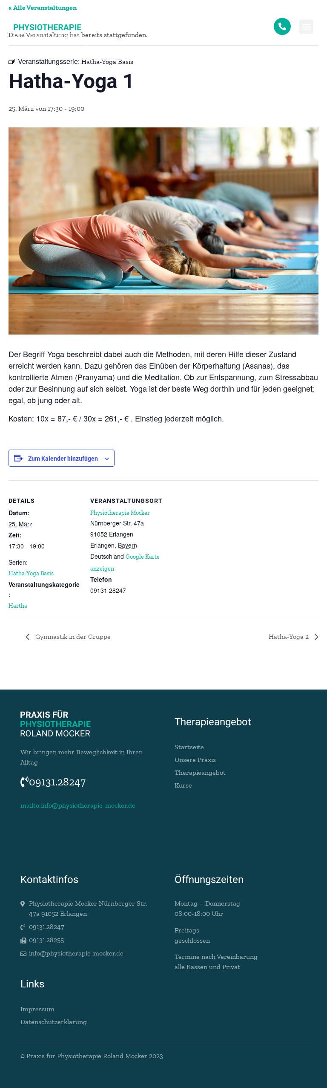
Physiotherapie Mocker (120, 513)
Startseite (189, 747)
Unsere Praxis (195, 760)
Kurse (183, 785)
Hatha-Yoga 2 (289, 636)
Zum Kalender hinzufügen (63, 458)
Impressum (37, 1009)
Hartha (18, 605)
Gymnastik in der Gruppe (72, 636)
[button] (306, 27)
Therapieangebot (200, 772)
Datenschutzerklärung (53, 1022)
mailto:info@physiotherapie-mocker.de (77, 805)
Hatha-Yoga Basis (31, 573)
